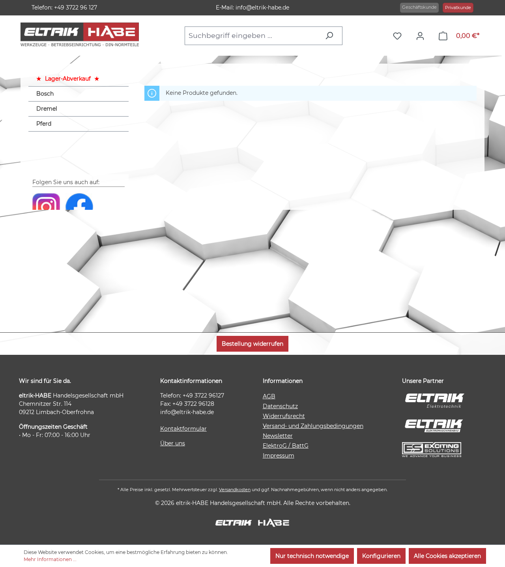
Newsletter (278, 435)
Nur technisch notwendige (312, 555)
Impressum (278, 455)
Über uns (172, 443)
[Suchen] (331, 35)
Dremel (46, 108)
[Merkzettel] (399, 36)
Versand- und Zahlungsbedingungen (313, 425)
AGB (269, 396)
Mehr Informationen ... (50, 559)
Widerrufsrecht (284, 416)
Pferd (43, 123)
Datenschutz (280, 406)
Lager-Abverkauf (67, 78)
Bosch (45, 93)
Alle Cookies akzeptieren (447, 555)
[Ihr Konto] (422, 36)
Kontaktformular (183, 428)
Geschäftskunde (419, 7)
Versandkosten (235, 489)
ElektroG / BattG (286, 445)
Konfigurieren (381, 555)
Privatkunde (458, 7)
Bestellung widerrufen (252, 343)
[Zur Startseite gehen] (80, 34)
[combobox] (252, 35)
